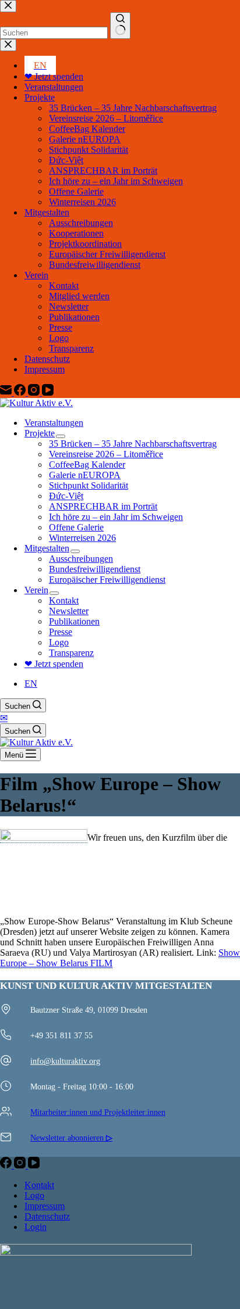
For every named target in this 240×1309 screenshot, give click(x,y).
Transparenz (71, 653)
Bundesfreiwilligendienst (94, 569)
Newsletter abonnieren (71, 1137)
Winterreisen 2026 (82, 538)
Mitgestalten (46, 548)
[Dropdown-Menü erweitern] (60, 436)
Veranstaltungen (53, 423)
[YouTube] (34, 1165)
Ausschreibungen (81, 559)
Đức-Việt (66, 496)
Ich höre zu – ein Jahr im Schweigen (116, 517)
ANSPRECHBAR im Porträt (103, 506)
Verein (36, 590)
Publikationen (74, 621)
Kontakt (64, 600)
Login (35, 1227)
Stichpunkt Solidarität (88, 485)
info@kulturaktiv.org (65, 1061)
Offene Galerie (76, 527)
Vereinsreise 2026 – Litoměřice (106, 454)
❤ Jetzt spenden (53, 664)
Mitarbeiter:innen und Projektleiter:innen (97, 1112)
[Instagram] (21, 1165)
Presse (60, 632)
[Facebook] (7, 1165)
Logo (59, 642)
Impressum (44, 1206)
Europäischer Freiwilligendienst (107, 579)
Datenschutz (47, 1216)
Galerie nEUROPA (85, 475)
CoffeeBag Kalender (87, 464)
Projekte (39, 433)
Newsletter (69, 611)
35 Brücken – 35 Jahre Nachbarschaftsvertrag (133, 444)
